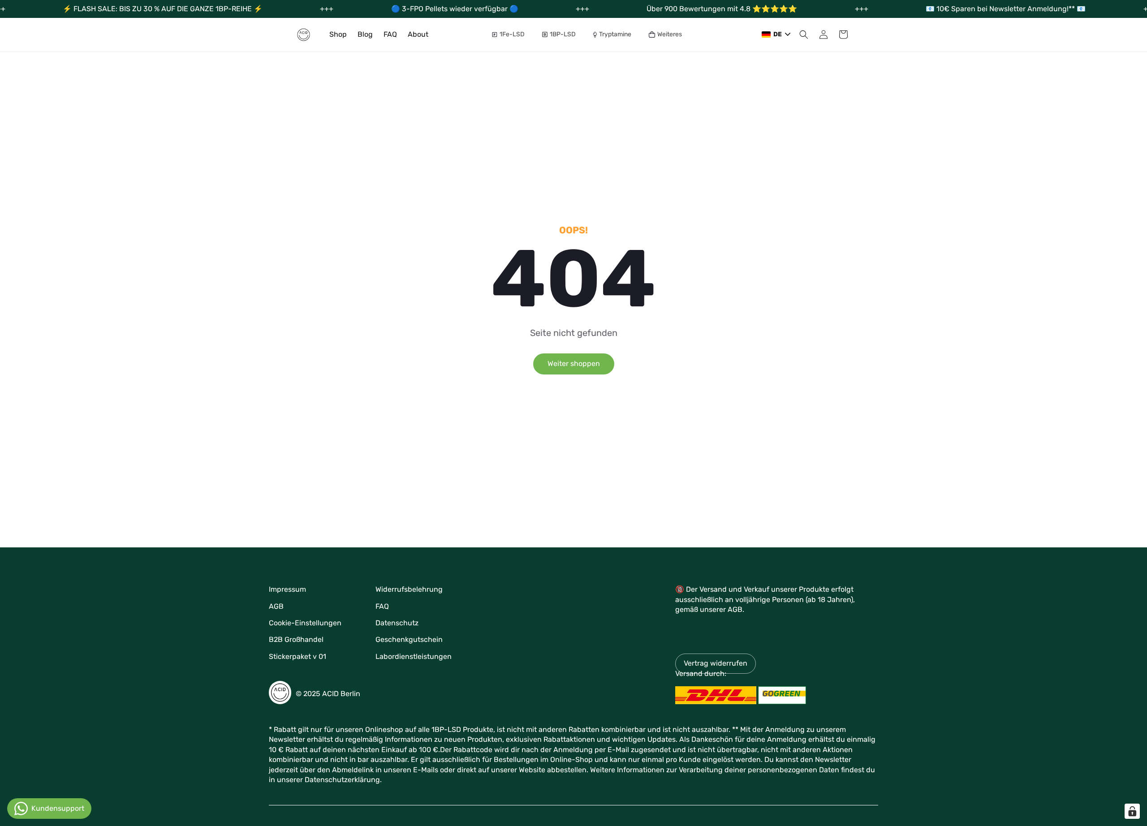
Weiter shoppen (574, 363)
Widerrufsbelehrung (409, 589)
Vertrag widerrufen (715, 663)
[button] (512, 34)
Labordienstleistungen (413, 656)
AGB (276, 606)
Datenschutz (396, 623)
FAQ (382, 606)
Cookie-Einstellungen (305, 623)
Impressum (287, 589)
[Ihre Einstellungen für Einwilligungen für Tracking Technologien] (1132, 811)
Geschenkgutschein (409, 639)
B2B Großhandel (296, 639)
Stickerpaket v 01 (297, 656)
